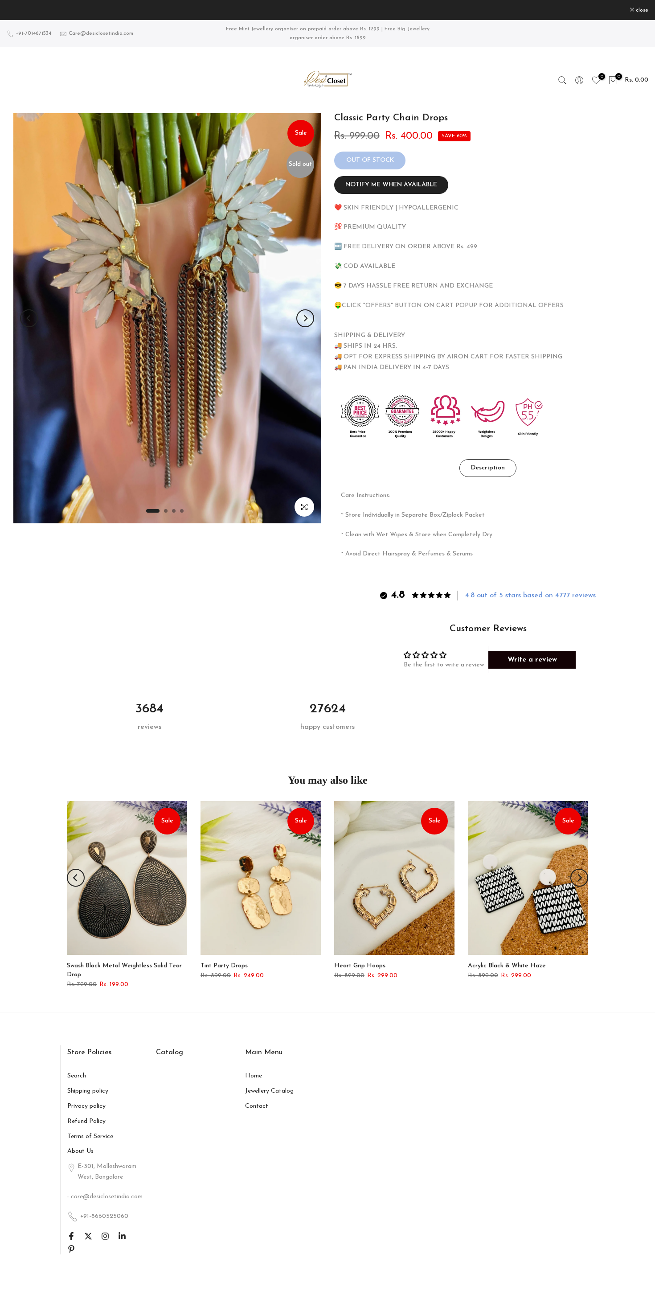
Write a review (532, 659)
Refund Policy (86, 1121)
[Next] (305, 318)
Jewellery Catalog (269, 1091)
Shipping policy (87, 1091)
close (18, 10)
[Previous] (29, 318)
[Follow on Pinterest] (71, 1249)
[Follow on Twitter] (88, 1236)
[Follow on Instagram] (105, 1236)
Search (76, 1076)
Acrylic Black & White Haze (507, 965)
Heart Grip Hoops (359, 965)
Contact (256, 1106)
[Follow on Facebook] (71, 1236)
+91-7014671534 (33, 33)
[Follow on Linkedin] (122, 1236)
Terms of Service (90, 1136)
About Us (80, 1151)
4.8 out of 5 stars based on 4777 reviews (530, 595)
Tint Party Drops (224, 965)
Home (253, 1076)
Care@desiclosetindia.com (101, 33)
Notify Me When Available (391, 184)
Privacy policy (86, 1106)
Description (488, 468)
